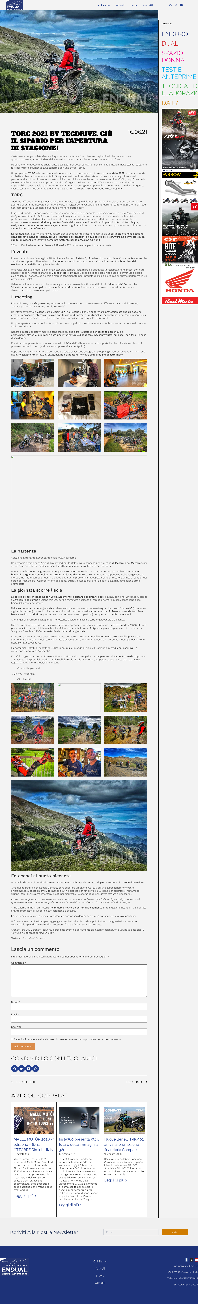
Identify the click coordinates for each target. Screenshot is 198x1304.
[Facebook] (170, 5)
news (134, 5)
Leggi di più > (25, 1195)
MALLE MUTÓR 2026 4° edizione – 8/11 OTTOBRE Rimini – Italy (34, 1144)
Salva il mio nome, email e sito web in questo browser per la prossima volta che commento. (68, 1039)
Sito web (16, 1027)
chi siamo (104, 5)
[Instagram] (176, 5)
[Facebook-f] (186, 1260)
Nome (15, 1002)
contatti (148, 5)
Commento (18, 962)
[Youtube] (181, 5)
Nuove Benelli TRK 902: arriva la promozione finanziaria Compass (124, 1144)
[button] (14, 1068)
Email (15, 1014)
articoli (120, 5)
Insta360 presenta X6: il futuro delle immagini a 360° (79, 1144)
